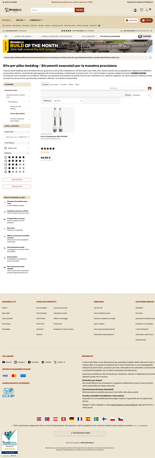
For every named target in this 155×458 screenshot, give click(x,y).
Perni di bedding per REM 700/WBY (54, 136)
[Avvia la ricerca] (79, 10)
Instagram (21, 362)
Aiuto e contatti (11, 2)
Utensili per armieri (69, 25)
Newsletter (6, 329)
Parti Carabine (16, 25)
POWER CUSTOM (138, 73)
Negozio (6, 20)
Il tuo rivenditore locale (102, 313)
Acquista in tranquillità (15, 230)
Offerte (148, 20)
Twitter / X (61, 362)
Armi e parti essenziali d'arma (104, 329)
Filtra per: (128, 95)
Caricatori (41, 25)
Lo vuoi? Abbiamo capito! (15, 205)
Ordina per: (47, 101)
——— (99, 25)
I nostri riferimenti (142, 329)
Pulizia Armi (93, 25)
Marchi (4, 308)
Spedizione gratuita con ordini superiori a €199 (72, 2)
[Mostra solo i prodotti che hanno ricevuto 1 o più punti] (17, 171)
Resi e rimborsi (99, 324)
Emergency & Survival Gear (64, 329)
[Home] (5, 36)
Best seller (6, 313)
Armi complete (6, 25)
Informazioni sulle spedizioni (104, 334)
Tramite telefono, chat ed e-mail (18, 213)
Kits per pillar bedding (46, 160)
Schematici (6, 324)
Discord (8, 362)
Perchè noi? (98, 308)
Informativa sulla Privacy (145, 334)
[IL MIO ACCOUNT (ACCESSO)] (136, 10)
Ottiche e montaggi (82, 25)
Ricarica (47, 25)
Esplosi (19, 20)
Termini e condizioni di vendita (104, 319)
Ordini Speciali (141, 340)
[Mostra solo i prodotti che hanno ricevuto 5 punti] (17, 157)
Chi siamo (139, 313)
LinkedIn (48, 362)
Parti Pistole (25, 25)
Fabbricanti (35, 20)
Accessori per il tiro (57, 25)
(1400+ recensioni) (83, 30)
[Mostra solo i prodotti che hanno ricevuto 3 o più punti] (17, 164)
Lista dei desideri (142, 10)
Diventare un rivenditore (144, 324)
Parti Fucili (34, 25)
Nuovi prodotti (7, 319)
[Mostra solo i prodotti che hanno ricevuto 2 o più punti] (17, 168)
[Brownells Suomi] (104, 419)
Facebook (35, 362)
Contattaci (139, 308)
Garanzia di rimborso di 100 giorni (140, 2)
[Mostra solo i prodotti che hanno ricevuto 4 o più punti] (17, 160)
